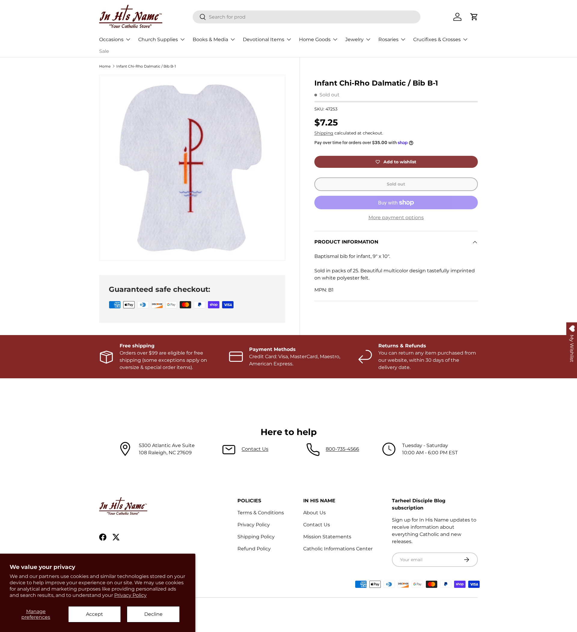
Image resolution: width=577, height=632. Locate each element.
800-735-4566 (342, 449)
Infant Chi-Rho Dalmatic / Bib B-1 (146, 66)
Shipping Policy (256, 537)
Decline (153, 614)
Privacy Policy (130, 595)
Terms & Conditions (260, 513)
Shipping (323, 133)
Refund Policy (254, 549)
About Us (314, 513)
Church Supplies (158, 39)
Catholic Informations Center (338, 549)
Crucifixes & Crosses (437, 39)
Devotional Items (263, 39)
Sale (104, 51)
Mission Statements (327, 537)
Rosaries (388, 39)
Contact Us (255, 449)
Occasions (111, 39)
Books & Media (210, 39)
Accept (94, 614)
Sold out (396, 184)
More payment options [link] (396, 218)
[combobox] (306, 17)
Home (105, 66)
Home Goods (315, 39)
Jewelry (354, 39)
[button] (474, 16)
